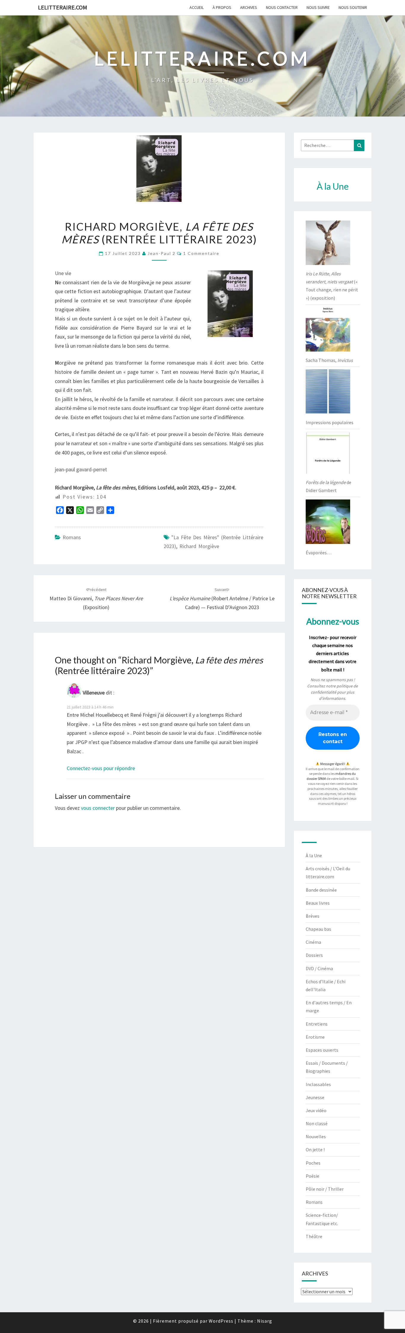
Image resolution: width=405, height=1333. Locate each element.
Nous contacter (282, 7)
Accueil (196, 7)
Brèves (312, 916)
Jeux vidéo (316, 1110)
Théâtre (314, 1236)
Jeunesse (315, 1097)
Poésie (312, 1176)
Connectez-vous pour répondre (101, 768)
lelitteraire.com (62, 7)
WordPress (221, 1321)
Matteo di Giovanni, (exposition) (96, 599)
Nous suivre (318, 7)
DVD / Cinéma (319, 968)
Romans (72, 537)
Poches (313, 1163)
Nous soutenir (353, 7)
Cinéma (313, 942)
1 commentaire (201, 253)
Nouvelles (316, 1136)
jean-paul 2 (162, 253)
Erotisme (315, 1037)
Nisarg (264, 1321)
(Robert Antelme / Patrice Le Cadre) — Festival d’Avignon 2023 (222, 599)
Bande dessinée (321, 890)
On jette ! (315, 1149)
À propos (222, 7)
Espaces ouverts (322, 1050)
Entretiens (317, 1024)
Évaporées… (318, 552)
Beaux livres (318, 903)
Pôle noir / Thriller (325, 1189)
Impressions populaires (329, 422)
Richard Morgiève (199, 546)
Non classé (317, 1123)
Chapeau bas (318, 929)
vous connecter (98, 807)
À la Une (314, 855)
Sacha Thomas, (329, 360)
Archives (248, 7)
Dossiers (314, 955)
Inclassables (318, 1084)
